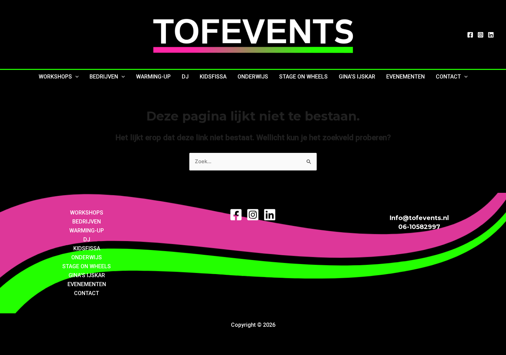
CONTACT (448, 76)
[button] (75, 77)
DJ (185, 76)
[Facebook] (470, 35)
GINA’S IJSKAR (357, 76)
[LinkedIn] (491, 35)
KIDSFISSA (213, 76)
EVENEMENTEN (405, 76)
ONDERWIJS (253, 76)
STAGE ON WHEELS (303, 76)
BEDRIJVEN (103, 76)
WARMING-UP (153, 76)
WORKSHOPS (55, 76)
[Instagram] (480, 35)
